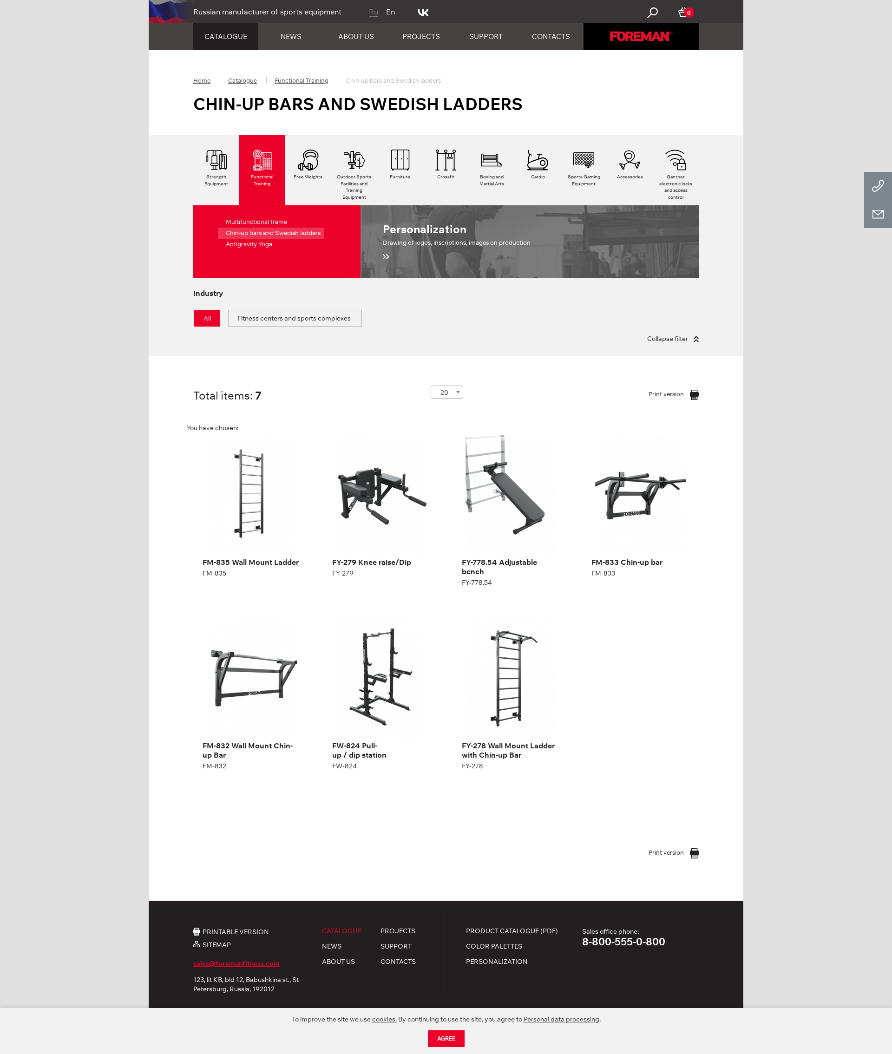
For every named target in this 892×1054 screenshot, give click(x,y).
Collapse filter (668, 338)
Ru (373, 11)
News (291, 36)
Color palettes (494, 946)
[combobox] (447, 392)
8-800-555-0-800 (623, 941)
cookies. (384, 1019)
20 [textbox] (444, 392)
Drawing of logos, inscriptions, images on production (457, 234)
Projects (421, 36)
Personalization (497, 961)
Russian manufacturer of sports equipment (267, 11)
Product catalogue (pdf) (512, 931)
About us (356, 36)
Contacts (551, 36)
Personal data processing (561, 1019)
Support (486, 36)
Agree (446, 1038)
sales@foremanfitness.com (236, 963)
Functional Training (301, 80)
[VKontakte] (423, 11)
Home (201, 80)
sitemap (217, 944)
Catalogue (225, 36)
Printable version (236, 931)
